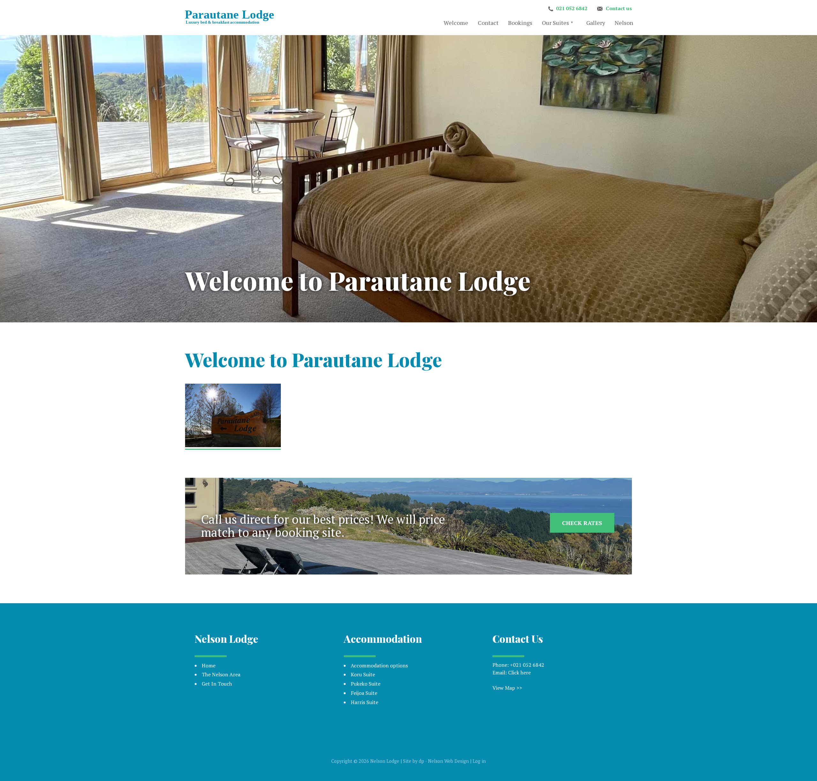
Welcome (456, 22)
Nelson (624, 22)
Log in (479, 761)
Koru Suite (363, 674)
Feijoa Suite (364, 692)
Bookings (520, 22)
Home (208, 665)
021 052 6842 (571, 8)
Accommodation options (379, 665)
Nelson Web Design (448, 761)
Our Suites (555, 22)
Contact (488, 22)
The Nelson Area (221, 674)
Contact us (619, 8)
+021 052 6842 (527, 664)
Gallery (595, 22)
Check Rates (582, 523)
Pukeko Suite (365, 683)
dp (421, 761)
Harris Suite (364, 702)
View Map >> (507, 687)
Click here (519, 672)
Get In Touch (217, 683)
